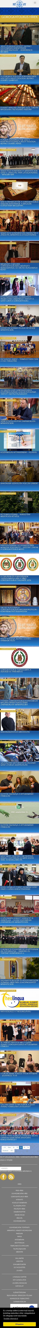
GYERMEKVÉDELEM (19, 1302)
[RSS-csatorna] (11, 1176)
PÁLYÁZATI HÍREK (19, 1209)
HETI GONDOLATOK (19, 1280)
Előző (9, 1147)
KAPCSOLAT (19, 1286)
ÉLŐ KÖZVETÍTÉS (19, 1268)
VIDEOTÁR (19, 1261)
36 (28, 1147)
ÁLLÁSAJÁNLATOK (19, 1206)
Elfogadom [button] (19, 1324)
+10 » (11, 1151)
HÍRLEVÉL (19, 1218)
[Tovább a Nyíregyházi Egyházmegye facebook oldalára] (3, 1176)
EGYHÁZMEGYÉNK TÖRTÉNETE (19, 1228)
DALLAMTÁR (19, 1258)
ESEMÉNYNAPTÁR (19, 1212)
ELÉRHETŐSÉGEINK (19, 1293)
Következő (5, 1151)
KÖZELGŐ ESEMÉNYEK (19, 1203)
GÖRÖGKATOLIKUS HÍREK (29, 1157)
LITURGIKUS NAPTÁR (19, 1277)
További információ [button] (10, 1319)
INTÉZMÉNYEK (19, 1240)
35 (24, 1147)
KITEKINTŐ (19, 1200)
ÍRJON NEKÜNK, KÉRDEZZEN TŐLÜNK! (19, 1296)
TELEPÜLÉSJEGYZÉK (19, 1249)
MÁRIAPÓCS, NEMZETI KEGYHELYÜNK (19, 1231)
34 (21, 1147)
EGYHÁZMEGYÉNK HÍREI (19, 1194)
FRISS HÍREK (19, 1191)
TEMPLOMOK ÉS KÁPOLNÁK (19, 1246)
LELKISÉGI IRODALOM (19, 1283)
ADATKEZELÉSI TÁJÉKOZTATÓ (19, 1299)
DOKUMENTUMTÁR (19, 1265)
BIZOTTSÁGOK (19, 1243)
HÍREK (17, 1157)
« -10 (4, 1147)
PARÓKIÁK (19, 1234)
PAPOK (19, 1237)
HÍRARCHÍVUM (19, 1215)
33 (17, 1147)
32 (13, 1147)
